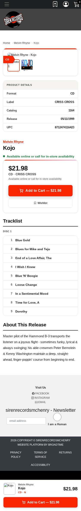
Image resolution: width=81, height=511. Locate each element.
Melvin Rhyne (22, 43)
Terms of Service (40, 454)
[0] (77, 5)
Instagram (42, 397)
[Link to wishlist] (55, 5)
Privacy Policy (15, 454)
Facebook (42, 393)
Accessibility (40, 464)
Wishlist (42, 203)
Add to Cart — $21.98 (43, 190)
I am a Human (57, 424)
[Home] (13, 19)
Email (42, 402)
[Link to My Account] (66, 5)
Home (6, 43)
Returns (65, 452)
